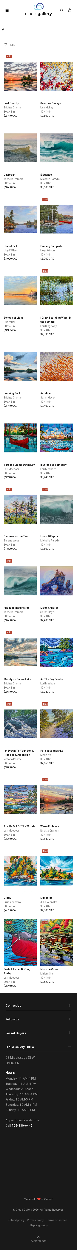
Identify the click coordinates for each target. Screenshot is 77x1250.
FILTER (12, 44)
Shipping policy (39, 1225)
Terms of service (56, 1220)
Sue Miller (9, 321)
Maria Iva (45, 755)
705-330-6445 (22, 1125)
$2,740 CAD (11, 115)
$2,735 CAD (47, 334)
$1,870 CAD (11, 548)
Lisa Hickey (46, 107)
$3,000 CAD (11, 258)
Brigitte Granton (13, 107)
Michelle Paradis (13, 179)
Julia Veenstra (12, 902)
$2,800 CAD (47, 115)
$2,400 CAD (47, 405)
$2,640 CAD (11, 691)
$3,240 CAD (11, 477)
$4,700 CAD (11, 910)
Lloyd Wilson (11, 250)
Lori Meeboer (11, 469)
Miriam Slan (47, 973)
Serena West (11, 540)
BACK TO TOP (39, 1241)
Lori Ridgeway (48, 326)
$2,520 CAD (47, 981)
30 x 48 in (9, 111)
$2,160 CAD (47, 763)
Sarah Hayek (47, 397)
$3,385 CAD (11, 330)
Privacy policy (35, 1220)
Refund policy (16, 1220)
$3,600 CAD (11, 187)
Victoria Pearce (13, 759)
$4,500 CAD (47, 910)
